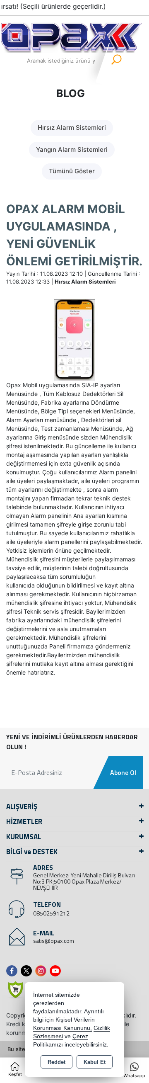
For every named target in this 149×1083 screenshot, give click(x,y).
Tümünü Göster (72, 171)
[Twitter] (28, 970)
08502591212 (51, 913)
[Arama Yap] (111, 61)
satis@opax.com (53, 940)
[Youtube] (57, 970)
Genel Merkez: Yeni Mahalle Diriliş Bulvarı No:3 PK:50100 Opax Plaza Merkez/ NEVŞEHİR (84, 881)
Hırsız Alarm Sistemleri (72, 127)
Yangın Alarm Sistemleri (72, 149)
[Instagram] (42, 970)
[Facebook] (13, 970)
